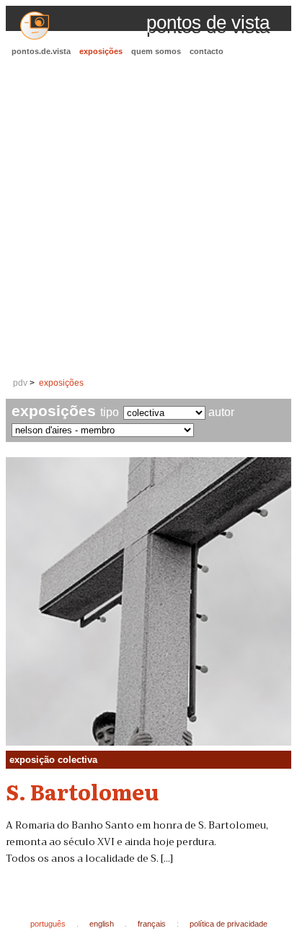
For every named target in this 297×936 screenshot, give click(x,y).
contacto (206, 51)
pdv (20, 383)
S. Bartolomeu (82, 791)
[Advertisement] (148, 217)
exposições (101, 51)
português (48, 923)
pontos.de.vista (41, 51)
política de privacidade (228, 923)
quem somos (156, 51)
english (101, 923)
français (152, 923)
